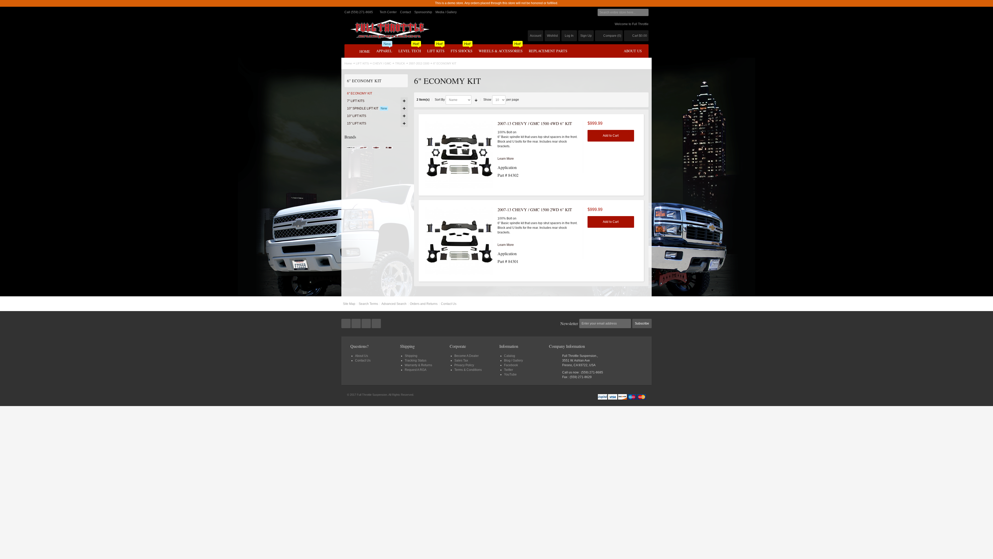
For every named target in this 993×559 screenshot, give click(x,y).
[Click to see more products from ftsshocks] (389, 149)
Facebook (511, 365)
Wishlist (552, 36)
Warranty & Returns (418, 365)
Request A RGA (415, 370)
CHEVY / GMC (382, 63)
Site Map (349, 304)
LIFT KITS (362, 63)
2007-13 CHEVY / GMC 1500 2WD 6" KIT (535, 209)
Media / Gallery (446, 12)
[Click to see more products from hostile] (351, 149)
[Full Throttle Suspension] (389, 29)
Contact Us (448, 304)
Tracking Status (415, 360)
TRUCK (400, 63)
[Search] (645, 12)
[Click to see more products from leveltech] (363, 149)
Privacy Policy (464, 365)
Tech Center (388, 12)
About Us (361, 356)
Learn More (506, 158)
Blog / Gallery (513, 360)
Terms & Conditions (468, 370)
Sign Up (586, 36)
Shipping (411, 356)
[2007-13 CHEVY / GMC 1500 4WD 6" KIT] (459, 155)
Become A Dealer (466, 356)
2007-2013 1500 (419, 63)
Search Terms (368, 304)
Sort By (440, 99)
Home (348, 63)
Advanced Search (394, 304)
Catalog (509, 356)
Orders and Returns (424, 304)
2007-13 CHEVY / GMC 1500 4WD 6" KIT (535, 123)
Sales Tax (461, 360)
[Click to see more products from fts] (376, 149)
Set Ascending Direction (476, 100)
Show (487, 99)
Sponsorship (423, 12)
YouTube (510, 374)
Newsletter (569, 323)
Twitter (508, 370)
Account (535, 36)
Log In (569, 36)
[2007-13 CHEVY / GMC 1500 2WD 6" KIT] (459, 241)
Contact (405, 12)
